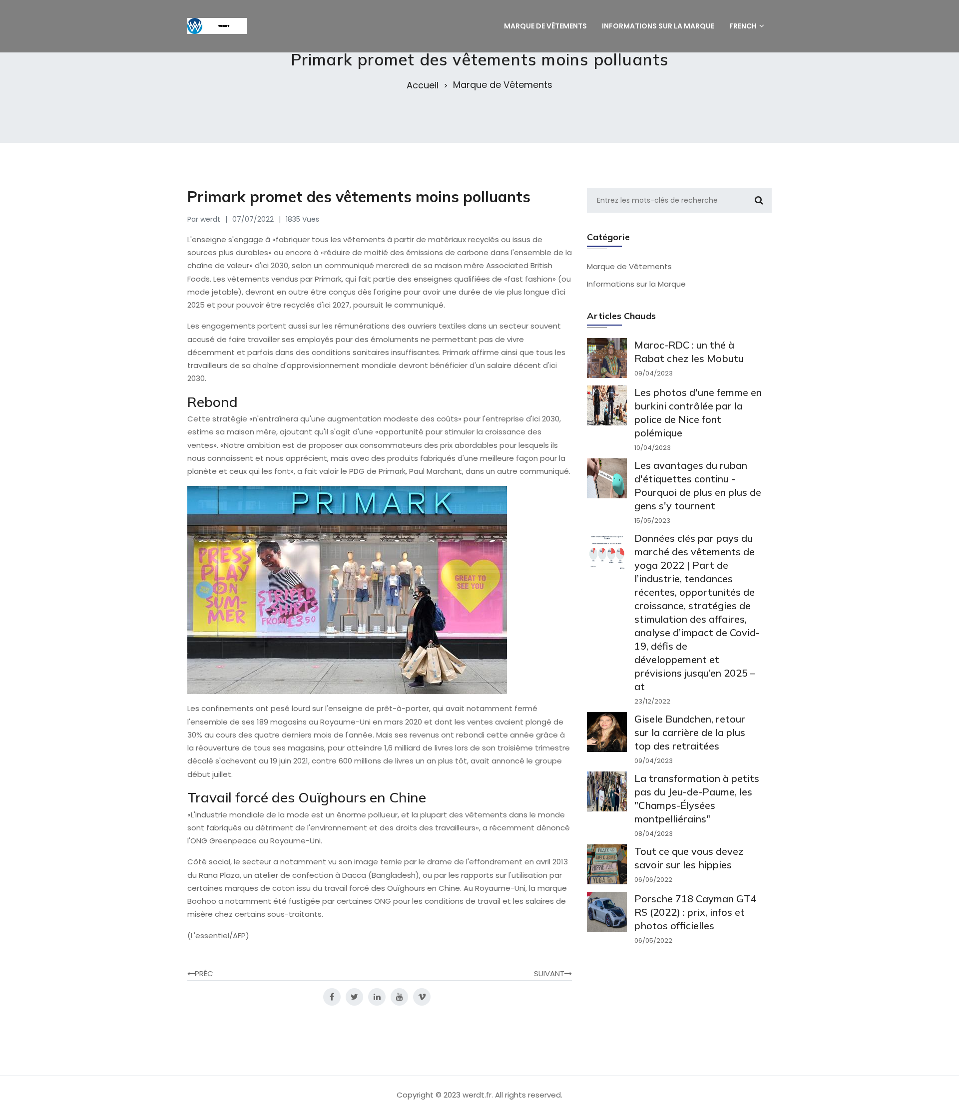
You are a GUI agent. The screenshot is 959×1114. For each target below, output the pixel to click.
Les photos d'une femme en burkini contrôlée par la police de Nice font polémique (698, 412)
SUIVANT (549, 973)
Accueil (423, 85)
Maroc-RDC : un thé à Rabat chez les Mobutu (689, 352)
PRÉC (204, 973)
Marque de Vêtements (502, 84)
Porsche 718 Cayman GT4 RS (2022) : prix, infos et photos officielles (695, 912)
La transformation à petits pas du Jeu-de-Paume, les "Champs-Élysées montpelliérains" (696, 798)
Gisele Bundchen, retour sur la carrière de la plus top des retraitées (689, 732)
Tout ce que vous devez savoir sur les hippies (689, 858)
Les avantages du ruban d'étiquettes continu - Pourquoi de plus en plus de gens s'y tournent (697, 485)
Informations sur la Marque (636, 284)
